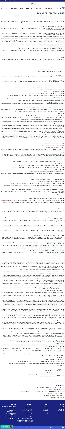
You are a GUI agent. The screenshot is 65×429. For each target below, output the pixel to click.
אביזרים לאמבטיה (48, 8)
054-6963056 (10, 411)
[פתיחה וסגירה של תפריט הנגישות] (63, 7)
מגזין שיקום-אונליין (8, 0)
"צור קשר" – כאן (55, 187)
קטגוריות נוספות (14, 8)
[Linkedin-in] (12, 418)
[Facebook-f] (15, 418)
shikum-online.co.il (21, 15)
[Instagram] (8, 418)
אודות (14, 0)
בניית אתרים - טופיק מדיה (28, 427)
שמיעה (21, 8)
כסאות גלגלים (29, 8)
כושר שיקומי (58, 8)
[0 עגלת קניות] (2, 8)
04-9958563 (9, 413)
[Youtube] (10, 418)
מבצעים (6, 8)
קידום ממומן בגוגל (41, 427)
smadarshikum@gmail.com (51, 147)
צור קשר (2, 0)
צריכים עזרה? (6, 426)
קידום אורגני (16, 427)
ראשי (17, 0)
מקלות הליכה (38, 8)
